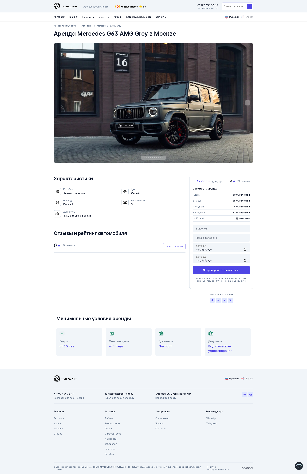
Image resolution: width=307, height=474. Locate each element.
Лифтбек (109, 454)
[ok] (212, 300)
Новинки (73, 17)
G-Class (109, 418)
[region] (153, 103)
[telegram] (224, 300)
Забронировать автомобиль (221, 270)
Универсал (111, 438)
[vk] (218, 300)
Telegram (211, 423)
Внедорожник (112, 423)
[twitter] (230, 300)
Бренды (86, 17)
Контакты (160, 17)
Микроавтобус (113, 433)
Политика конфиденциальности (218, 468)
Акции (117, 17)
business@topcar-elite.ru (119, 393)
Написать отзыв (174, 246)
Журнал (159, 423)
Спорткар (110, 449)
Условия (58, 428)
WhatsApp (211, 418)
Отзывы (58, 433)
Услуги (102, 17)
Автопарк (59, 17)
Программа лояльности (138, 17)
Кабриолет (111, 444)
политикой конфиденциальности (229, 281)
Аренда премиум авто (65, 26)
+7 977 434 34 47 (207, 5)
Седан (108, 428)
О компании (162, 418)
